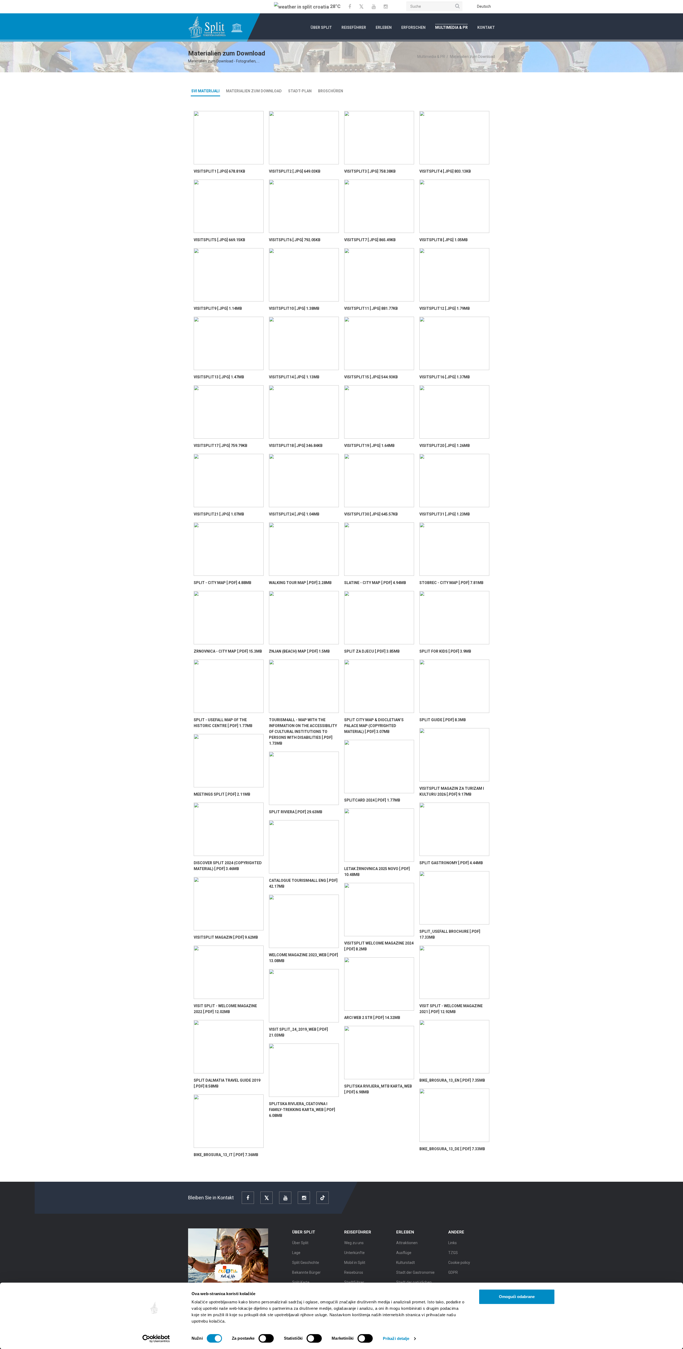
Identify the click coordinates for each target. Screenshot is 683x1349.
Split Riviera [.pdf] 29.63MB (295, 812)
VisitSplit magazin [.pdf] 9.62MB (226, 937)
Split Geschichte (305, 1262)
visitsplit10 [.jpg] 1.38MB (294, 308)
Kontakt (486, 27)
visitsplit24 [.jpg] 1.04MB (294, 514)
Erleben (384, 27)
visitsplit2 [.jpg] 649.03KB (294, 171)
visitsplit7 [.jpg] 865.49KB (370, 240)
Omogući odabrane (517, 1296)
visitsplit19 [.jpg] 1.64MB (369, 445)
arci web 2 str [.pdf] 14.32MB (372, 1017)
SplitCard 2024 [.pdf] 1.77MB (372, 800)
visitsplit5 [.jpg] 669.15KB (219, 240)
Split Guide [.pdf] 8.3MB (442, 720)
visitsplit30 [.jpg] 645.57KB (371, 514)
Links (452, 1243)
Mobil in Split (354, 1262)
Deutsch (484, 6)
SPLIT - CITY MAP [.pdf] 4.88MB (222, 583)
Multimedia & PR (451, 27)
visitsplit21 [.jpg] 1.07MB (219, 514)
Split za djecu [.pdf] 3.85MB (372, 651)
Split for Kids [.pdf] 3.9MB (445, 651)
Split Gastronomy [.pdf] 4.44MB (451, 863)
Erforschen (413, 27)
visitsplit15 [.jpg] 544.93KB (371, 377)
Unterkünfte (354, 1253)
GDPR (453, 1272)
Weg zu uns (354, 1243)
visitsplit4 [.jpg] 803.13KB (445, 171)
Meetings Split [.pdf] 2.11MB (222, 794)
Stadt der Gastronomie (415, 1272)
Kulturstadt (405, 1262)
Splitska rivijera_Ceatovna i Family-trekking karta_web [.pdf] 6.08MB (302, 1110)
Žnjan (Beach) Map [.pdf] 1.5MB (299, 651)
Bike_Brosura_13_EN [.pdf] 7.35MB (452, 1080)
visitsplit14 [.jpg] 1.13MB (294, 377)
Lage (296, 1253)
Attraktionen (407, 1243)
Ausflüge (403, 1253)
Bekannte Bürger (306, 1272)
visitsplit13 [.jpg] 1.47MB (219, 377)
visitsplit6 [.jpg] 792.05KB (294, 240)
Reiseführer (354, 27)
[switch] (266, 1338)
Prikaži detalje (396, 1338)
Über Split (321, 27)
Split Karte (300, 1282)
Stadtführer (354, 1282)
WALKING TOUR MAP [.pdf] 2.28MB (300, 583)
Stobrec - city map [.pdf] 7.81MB (451, 583)
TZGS (453, 1253)
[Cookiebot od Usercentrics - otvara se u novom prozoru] (156, 1339)
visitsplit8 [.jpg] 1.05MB (443, 240)
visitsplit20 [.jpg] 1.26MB (444, 445)
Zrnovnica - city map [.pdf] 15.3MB (228, 651)
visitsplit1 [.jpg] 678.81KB (219, 171)
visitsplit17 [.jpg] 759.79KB (220, 445)
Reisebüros (353, 1272)
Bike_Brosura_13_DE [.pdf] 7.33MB (452, 1149)
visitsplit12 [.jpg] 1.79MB (444, 308)
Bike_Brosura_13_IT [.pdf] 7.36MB (226, 1155)
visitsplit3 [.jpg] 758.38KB (370, 171)
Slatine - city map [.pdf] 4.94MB (375, 583)
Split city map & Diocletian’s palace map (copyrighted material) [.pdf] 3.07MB (374, 726)
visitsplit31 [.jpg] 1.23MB (444, 514)
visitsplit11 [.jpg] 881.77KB (371, 308)
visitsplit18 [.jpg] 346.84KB (296, 445)
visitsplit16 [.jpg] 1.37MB (444, 377)
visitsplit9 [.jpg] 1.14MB (218, 308)
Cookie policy (459, 1262)
